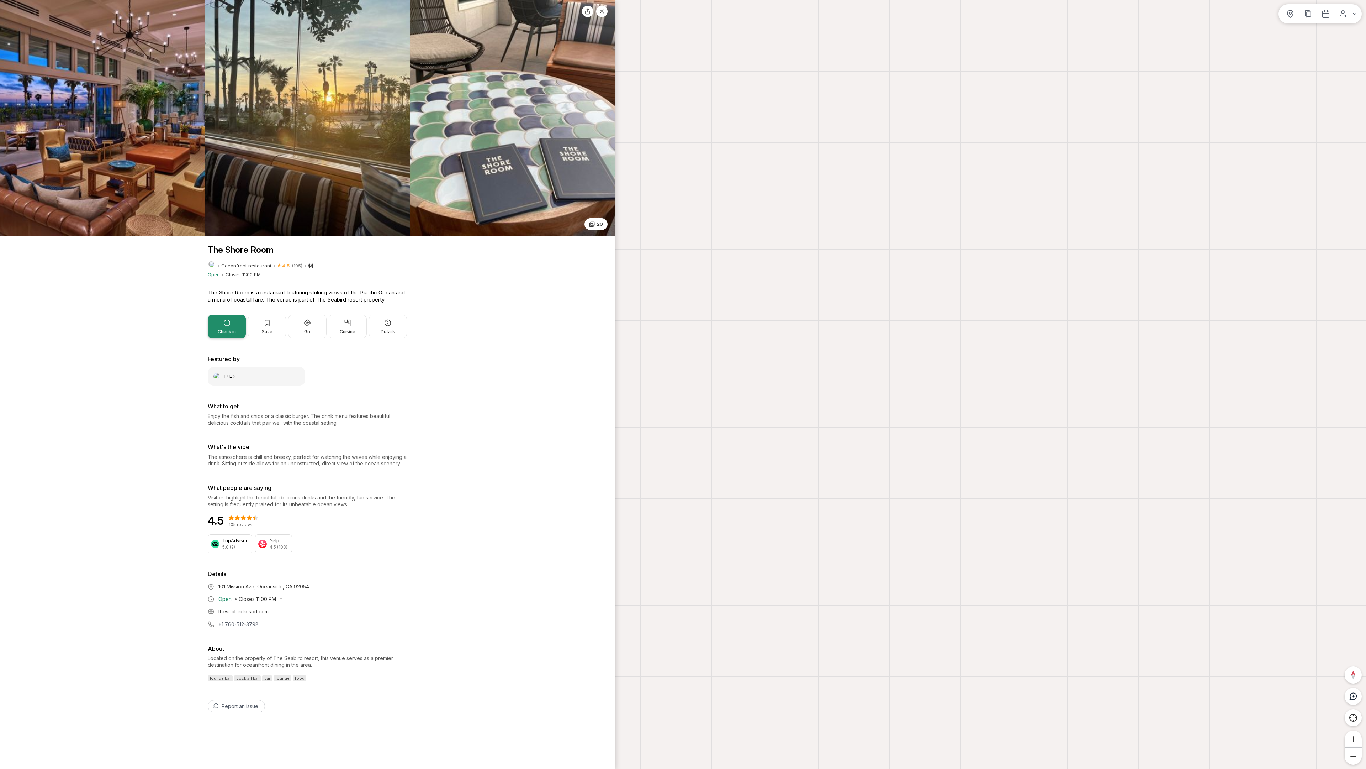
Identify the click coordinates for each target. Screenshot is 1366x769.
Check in (227, 331)
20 (600, 224)
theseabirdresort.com (243, 611)
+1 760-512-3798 (238, 624)
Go (307, 331)
